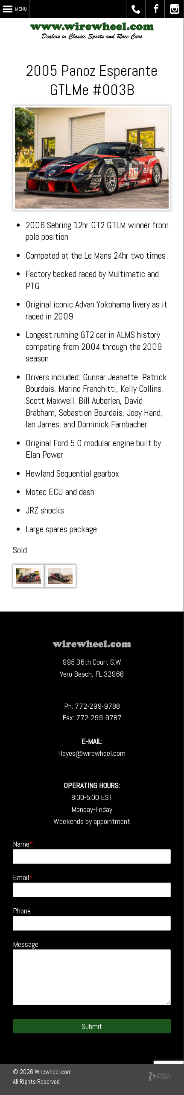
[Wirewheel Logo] (92, 645)
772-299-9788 (97, 706)
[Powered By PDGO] (160, 1079)
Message (25, 944)
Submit (92, 1026)
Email (21, 877)
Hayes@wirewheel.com (92, 753)
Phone (22, 911)
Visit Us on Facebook (155, 9)
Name (21, 844)
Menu (21, 9)
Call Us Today (136, 9)
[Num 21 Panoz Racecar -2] (28, 584)
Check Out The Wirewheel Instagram (174, 9)
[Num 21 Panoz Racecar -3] (60, 584)
